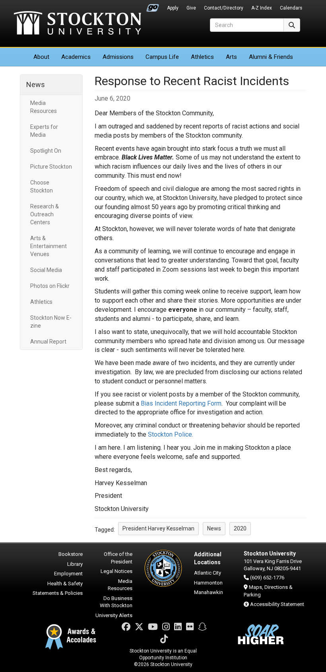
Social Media (46, 270)
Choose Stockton (41, 186)
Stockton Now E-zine (51, 322)
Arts (231, 56)
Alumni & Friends (271, 56)
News (35, 84)
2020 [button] (240, 528)
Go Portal (152, 6)
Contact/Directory (223, 8)
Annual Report (48, 341)
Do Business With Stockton (116, 602)
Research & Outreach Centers (44, 214)
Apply (173, 8)
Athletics (202, 56)
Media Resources (43, 107)
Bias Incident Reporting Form (181, 403)
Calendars (291, 8)
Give (191, 8)
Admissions (118, 56)
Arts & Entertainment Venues (48, 246)
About (41, 56)
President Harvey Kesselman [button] (158, 528)
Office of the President (118, 558)
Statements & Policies (58, 593)
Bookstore (70, 554)
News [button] (214, 528)
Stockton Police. (170, 434)
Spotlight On (45, 151)
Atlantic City (207, 573)
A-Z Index (261, 8)
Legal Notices (116, 571)
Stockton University (77, 24)
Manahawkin (208, 592)
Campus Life (162, 56)
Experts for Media (44, 131)
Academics (76, 56)
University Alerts (113, 615)
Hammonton (208, 583)
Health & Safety (65, 584)
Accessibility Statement (277, 604)
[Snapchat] (202, 627)
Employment (68, 574)
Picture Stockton (51, 166)
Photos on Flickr (50, 286)
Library (75, 564)
